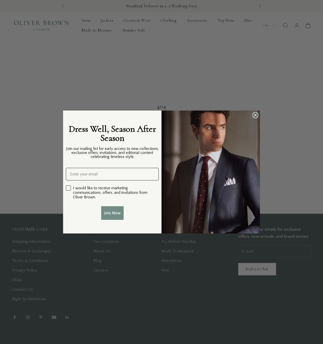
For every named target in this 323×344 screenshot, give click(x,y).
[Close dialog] (255, 115)
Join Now (112, 213)
